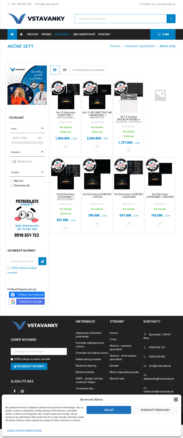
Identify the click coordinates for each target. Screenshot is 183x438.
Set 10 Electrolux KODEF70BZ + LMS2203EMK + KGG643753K (65, 116)
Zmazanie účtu (84, 388)
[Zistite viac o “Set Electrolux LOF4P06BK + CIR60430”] (160, 223)
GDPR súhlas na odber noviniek (32, 359)
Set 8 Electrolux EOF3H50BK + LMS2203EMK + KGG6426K (66, 198)
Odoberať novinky (42, 261)
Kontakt (114, 365)
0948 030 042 (157, 356)
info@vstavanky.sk (47, 4)
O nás (113, 339)
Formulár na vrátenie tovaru (92, 352)
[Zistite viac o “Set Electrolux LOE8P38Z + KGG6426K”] (128, 223)
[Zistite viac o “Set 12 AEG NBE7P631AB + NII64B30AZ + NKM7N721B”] (97, 146)
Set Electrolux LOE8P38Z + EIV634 (97, 195)
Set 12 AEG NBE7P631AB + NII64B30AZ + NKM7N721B (97, 115)
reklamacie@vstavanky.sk (159, 391)
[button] (176, 399)
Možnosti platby (85, 372)
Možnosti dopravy (86, 365)
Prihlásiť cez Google (30, 301)
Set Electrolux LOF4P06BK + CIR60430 (160, 195)
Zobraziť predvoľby (155, 410)
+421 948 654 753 (20, 4)
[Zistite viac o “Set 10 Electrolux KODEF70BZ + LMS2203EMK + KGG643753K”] (65, 146)
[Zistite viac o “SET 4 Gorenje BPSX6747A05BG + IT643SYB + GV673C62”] (128, 150)
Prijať (108, 410)
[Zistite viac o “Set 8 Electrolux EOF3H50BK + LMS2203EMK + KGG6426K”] (65, 227)
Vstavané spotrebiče (140, 46)
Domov (115, 46)
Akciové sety (117, 378)
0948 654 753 (157, 347)
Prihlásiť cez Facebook (31, 294)
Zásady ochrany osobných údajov (24, 430)
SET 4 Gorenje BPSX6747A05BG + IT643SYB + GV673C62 (128, 119)
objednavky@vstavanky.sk (159, 378)
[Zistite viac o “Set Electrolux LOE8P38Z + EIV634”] (97, 223)
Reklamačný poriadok (88, 359)
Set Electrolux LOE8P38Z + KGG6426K (128, 195)
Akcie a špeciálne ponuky (124, 372)
